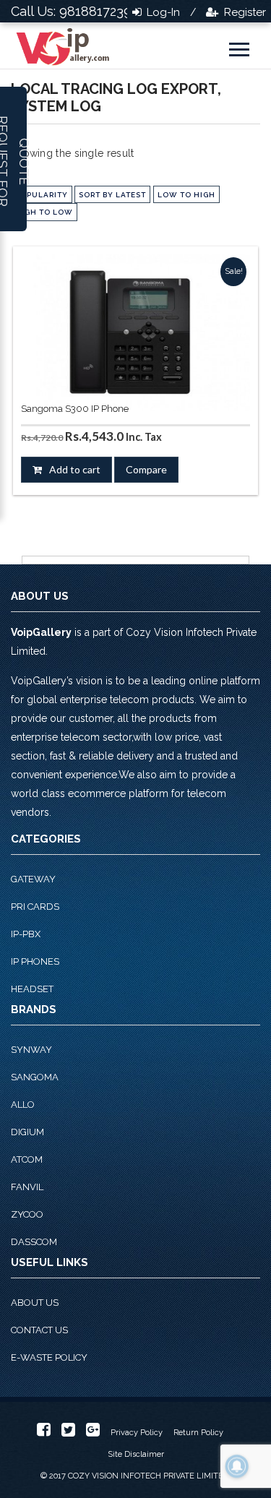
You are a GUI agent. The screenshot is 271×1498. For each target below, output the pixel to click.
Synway (31, 1049)
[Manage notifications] (237, 1466)
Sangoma (35, 1077)
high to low (44, 212)
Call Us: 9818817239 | (75, 11)
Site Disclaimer (136, 1454)
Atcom (27, 1159)
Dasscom (34, 1241)
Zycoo (27, 1214)
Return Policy (198, 1432)
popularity (41, 195)
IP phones (35, 961)
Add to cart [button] (74, 469)
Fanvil (27, 1186)
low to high (186, 195)
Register (243, 12)
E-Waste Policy (49, 1357)
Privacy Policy (137, 1432)
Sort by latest (112, 195)
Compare (146, 469)
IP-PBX (25, 934)
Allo (23, 1104)
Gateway (33, 879)
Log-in (162, 12)
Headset (32, 988)
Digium (27, 1132)
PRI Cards (35, 906)
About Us (35, 1302)
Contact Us (39, 1330)
